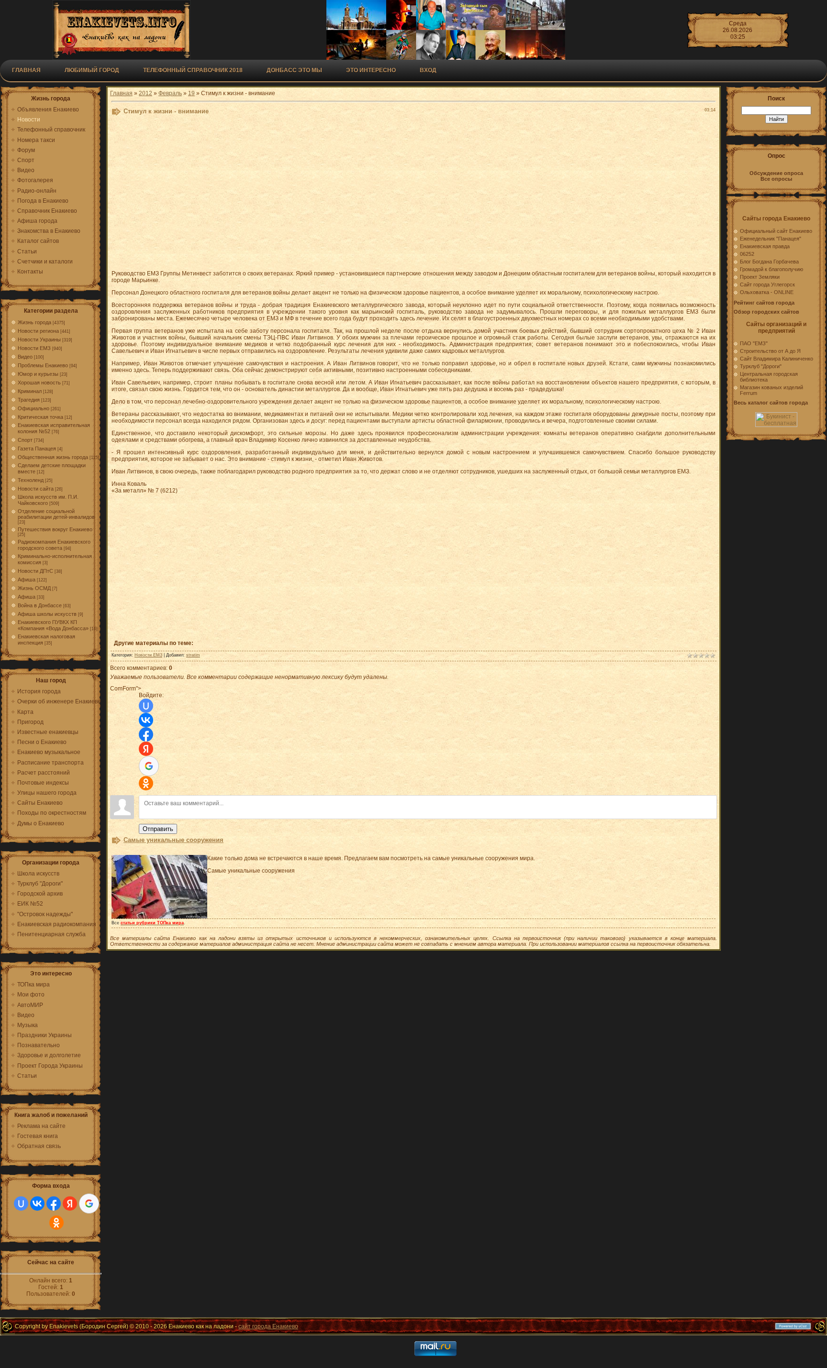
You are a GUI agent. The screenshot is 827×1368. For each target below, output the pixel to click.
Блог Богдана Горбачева (769, 261)
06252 (747, 254)
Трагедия (29, 400)
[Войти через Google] (89, 1203)
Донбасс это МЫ (294, 70)
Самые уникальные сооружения (173, 839)
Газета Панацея (37, 448)
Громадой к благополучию (771, 269)
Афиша (26, 579)
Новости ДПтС (35, 571)
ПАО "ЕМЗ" (754, 343)
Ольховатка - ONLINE (766, 292)
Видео (25, 357)
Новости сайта (36, 489)
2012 (145, 93)
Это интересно (371, 70)
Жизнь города (34, 322)
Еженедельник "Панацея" (770, 238)
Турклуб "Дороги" (761, 366)
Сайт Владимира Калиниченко (776, 358)
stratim (193, 655)
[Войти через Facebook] (53, 1203)
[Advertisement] (346, 195)
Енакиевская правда (765, 246)
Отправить (158, 828)
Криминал (30, 391)
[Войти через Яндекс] (70, 1203)
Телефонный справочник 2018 (193, 70)
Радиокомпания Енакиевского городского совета (54, 545)
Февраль (170, 93)
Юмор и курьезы (38, 374)
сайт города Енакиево (268, 1326)
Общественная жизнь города (53, 457)
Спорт (25, 440)
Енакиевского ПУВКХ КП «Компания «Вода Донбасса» (53, 625)
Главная (26, 70)
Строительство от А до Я (770, 351)
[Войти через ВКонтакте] (37, 1203)
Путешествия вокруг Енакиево (55, 529)
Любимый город (92, 70)
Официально (33, 408)
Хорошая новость (39, 382)
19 (191, 93)
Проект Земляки (760, 277)
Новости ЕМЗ (34, 348)
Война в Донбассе (40, 605)
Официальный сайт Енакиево (776, 231)
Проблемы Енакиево (43, 365)
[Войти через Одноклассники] (56, 1222)
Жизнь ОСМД (34, 588)
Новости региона (38, 331)
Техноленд (31, 480)
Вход (428, 70)
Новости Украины (39, 339)
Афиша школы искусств (47, 614)
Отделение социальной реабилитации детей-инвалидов (56, 514)
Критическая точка (40, 417)
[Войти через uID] (21, 1203)
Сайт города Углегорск (767, 284)
